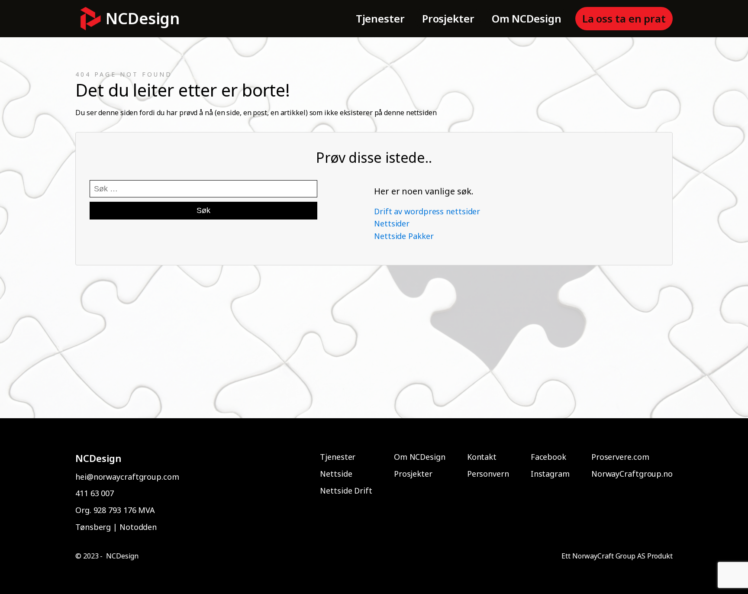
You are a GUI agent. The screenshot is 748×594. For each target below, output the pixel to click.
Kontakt (482, 457)
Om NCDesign (526, 18)
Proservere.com (620, 457)
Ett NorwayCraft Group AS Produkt (617, 556)
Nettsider (391, 223)
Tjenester (380, 18)
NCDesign (143, 18)
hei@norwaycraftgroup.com (127, 476)
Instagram (550, 473)
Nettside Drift (346, 490)
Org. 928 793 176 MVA (115, 510)
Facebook (548, 457)
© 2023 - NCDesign (107, 556)
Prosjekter (448, 18)
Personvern (488, 473)
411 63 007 (94, 493)
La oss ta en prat (624, 18)
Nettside (336, 473)
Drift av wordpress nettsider (427, 211)
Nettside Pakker (404, 236)
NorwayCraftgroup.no (632, 473)
